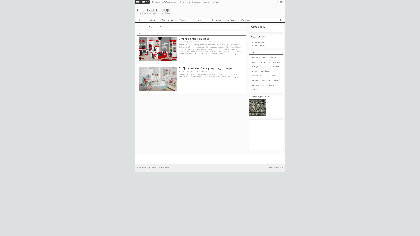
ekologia (255, 67)
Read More (237, 54)
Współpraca (245, 20)
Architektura (231, 20)
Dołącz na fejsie (258, 27)
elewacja (275, 67)
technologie (273, 80)
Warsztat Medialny (257, 42)
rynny (263, 80)
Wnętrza (183, 20)
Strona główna (150, 20)
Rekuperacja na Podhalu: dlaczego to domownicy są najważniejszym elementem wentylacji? (185, 2)
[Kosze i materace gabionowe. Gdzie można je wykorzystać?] (257, 107)
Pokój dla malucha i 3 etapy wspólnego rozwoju (205, 68)
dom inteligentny (274, 62)
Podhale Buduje (153, 10)
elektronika (265, 67)
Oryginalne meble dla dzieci (194, 38)
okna (273, 76)
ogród (266, 76)
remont (255, 80)
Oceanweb (279, 168)
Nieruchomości (168, 20)
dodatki (255, 62)
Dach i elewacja (215, 20)
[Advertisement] (266, 135)
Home (141, 27)
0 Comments (211, 42)
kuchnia (254, 71)
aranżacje (256, 57)
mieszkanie (265, 71)
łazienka (254, 89)
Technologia (198, 20)
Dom (263, 62)
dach (265, 57)
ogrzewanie (256, 76)
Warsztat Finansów (258, 45)
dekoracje (273, 57)
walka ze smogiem (258, 85)
